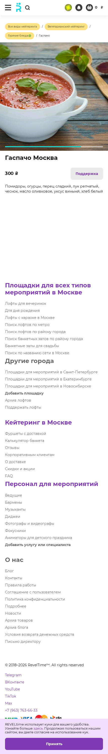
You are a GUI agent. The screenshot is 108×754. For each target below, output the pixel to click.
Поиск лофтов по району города (35, 331)
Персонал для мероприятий (51, 484)
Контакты (13, 578)
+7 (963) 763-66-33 (21, 710)
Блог (9, 571)
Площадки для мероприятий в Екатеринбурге (48, 379)
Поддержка (87, 173)
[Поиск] (27, 7)
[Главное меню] (8, 8)
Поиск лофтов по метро (27, 324)
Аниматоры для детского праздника (38, 537)
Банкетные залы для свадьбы (32, 346)
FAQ (9, 476)
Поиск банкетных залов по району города (44, 339)
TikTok (10, 696)
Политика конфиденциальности (35, 599)
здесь (38, 728)
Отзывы (12, 447)
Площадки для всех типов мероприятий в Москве (48, 289)
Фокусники (15, 530)
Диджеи (12, 516)
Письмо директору (23, 641)
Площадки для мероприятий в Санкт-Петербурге (51, 372)
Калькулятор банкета (24, 440)
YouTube (12, 689)
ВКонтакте (14, 682)
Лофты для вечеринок (25, 303)
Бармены (13, 502)
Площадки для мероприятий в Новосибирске (48, 386)
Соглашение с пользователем (33, 592)
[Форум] (68, 7)
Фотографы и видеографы (29, 523)
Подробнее (15, 606)
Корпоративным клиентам (30, 455)
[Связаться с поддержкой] (78, 7)
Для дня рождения (22, 310)
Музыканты (15, 509)
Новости (13, 613)
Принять (54, 744)
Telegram (13, 675)
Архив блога (16, 627)
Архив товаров (19, 620)
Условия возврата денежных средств (39, 634)
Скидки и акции (20, 469)
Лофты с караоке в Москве (30, 317)
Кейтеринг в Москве (38, 422)
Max (8, 703)
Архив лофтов (18, 400)
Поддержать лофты (23, 407)
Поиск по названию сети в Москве (37, 353)
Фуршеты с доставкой (25, 433)
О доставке (15, 462)
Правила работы (20, 585)
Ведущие (13, 495)
